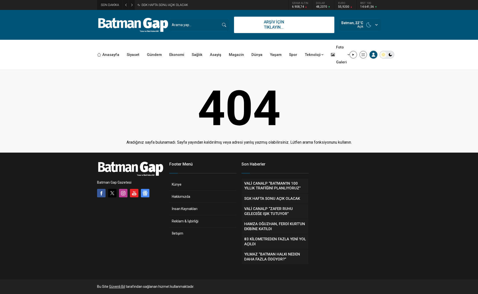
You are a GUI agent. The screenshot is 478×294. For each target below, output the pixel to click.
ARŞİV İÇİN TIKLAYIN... (274, 25)
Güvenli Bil (117, 287)
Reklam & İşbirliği (185, 221)
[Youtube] (134, 193)
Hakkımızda (181, 197)
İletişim (177, 233)
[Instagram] (123, 193)
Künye (176, 184)
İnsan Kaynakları (184, 209)
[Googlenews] (145, 193)
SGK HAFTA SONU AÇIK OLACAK (164, 5)
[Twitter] (112, 193)
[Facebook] (101, 193)
